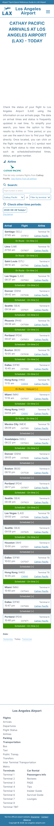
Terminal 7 (9, 798)
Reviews (31, 778)
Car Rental (33, 770)
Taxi (5, 750)
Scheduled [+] (27, 433)
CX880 (24, 576)
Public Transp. (11, 754)
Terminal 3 (9, 782)
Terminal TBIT (10, 806)
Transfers (8, 758)
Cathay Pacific (41, 235)
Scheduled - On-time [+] (27, 285)
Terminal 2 (9, 778)
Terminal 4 (9, 786)
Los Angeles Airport (28, 11)
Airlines (7, 734)
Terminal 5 (9, 790)
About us (27, 820)
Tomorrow (27, 639)
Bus (5, 746)
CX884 (24, 384)
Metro (6, 766)
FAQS (30, 782)
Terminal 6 (9, 794)
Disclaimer (35, 817)
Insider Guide (34, 790)
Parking (7, 738)
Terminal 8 (9, 802)
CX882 (24, 413)
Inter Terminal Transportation (19, 762)
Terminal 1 (8, 774)
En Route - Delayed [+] (27, 389)
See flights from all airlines (24, 178)
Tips (29, 786)
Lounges (32, 798)
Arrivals (7, 721)
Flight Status (10, 730)
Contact (44, 817)
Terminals (9, 770)
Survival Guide (35, 794)
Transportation (12, 742)
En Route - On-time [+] (27, 241)
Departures (9, 726)
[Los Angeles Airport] (7, 11)
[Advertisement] (27, 75)
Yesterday (8, 639)
